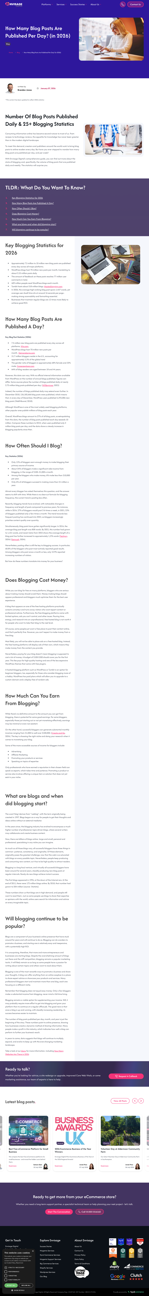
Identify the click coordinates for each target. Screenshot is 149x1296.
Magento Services (47, 1250)
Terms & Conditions (82, 1263)
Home (11, 52)
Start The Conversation (59, 1211)
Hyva (32, 1139)
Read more (12, 1166)
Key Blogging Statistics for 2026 (27, 198)
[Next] (141, 1100)
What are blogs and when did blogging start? (34, 224)
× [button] (33, 1251)
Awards (60, 1143)
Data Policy (79, 1259)
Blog (8, 44)
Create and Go (58, 732)
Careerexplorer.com (25, 366)
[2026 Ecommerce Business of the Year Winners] (74, 1131)
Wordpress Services (47, 1272)
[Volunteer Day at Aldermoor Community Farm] (120, 1131)
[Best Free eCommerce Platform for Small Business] (28, 1131)
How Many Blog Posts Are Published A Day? (33, 203)
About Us (95, 4)
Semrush (15, 539)
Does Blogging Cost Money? (25, 213)
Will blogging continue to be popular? (30, 229)
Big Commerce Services (49, 1263)
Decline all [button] (26, 1285)
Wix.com (24, 346)
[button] (18, 1290)
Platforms (46, 4)
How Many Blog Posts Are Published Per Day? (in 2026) (42, 52)
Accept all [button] (11, 1285)
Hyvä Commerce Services (50, 1255)
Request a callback (128, 1076)
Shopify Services (46, 1267)
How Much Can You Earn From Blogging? (31, 219)
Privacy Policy (80, 1255)
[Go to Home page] (13, 4)
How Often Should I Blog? (24, 208)
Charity (106, 1143)
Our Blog (43, 1276)
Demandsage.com (27, 352)
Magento (23, 1139)
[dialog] (18, 1271)
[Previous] (135, 1100)
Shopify (14, 1139)
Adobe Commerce (18, 1143)
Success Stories (77, 4)
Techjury (63, 536)
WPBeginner (47, 385)
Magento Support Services (50, 1259)
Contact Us (135, 4)
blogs (23, 1050)
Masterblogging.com (53, 286)
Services (61, 4)
